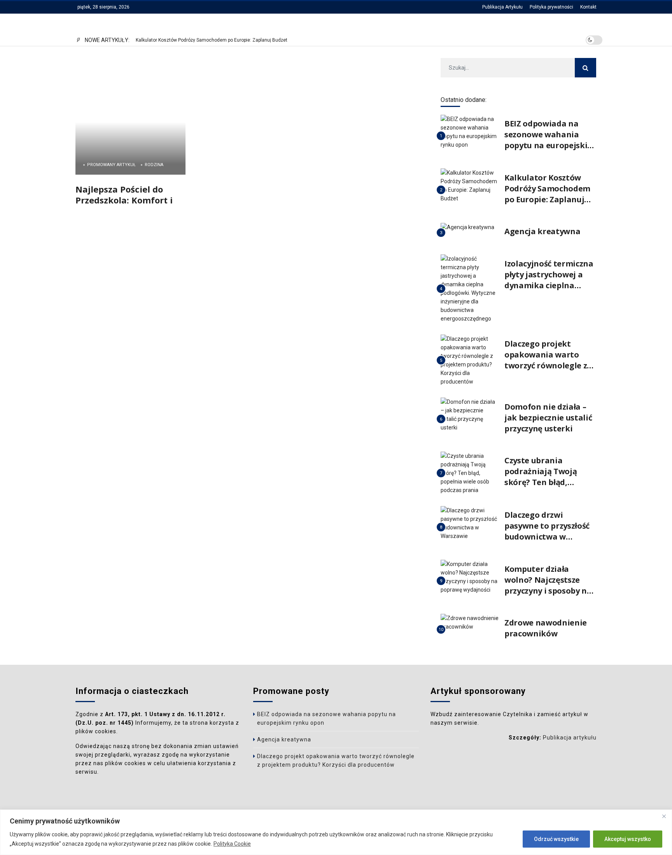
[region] (336, 832)
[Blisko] (663, 816)
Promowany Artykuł (111, 164)
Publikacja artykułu (570, 737)
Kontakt (588, 7)
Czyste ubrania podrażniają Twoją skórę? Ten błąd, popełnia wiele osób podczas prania (543, 482)
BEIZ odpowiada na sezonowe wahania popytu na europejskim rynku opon (549, 139)
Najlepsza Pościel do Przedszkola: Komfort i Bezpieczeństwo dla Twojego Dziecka (124, 205)
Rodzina (154, 164)
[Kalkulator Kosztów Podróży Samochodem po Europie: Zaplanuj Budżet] (470, 185)
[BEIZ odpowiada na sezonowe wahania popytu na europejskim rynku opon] (470, 131)
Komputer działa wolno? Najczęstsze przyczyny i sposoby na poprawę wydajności (548, 585)
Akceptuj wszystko (627, 839)
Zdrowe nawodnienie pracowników (545, 628)
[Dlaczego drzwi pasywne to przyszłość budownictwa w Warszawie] (470, 522)
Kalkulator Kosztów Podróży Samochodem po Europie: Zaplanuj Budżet (211, 40)
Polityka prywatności (551, 7)
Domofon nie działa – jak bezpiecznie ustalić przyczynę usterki (548, 417)
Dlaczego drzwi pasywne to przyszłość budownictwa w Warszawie (547, 531)
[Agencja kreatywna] (467, 227)
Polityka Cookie (232, 844)
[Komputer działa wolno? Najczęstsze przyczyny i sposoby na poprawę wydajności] (470, 576)
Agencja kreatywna (542, 231)
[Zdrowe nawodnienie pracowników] (470, 621)
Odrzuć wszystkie (556, 839)
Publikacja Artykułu (502, 7)
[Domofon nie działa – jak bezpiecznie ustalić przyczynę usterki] (470, 414)
